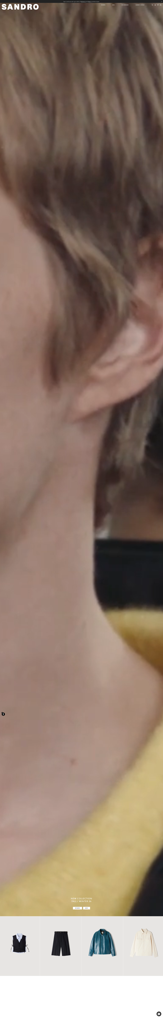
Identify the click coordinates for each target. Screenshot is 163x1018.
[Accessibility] (3, 714)
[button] (103, 7)
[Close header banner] (161, 1)
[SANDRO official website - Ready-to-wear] (20, 6)
